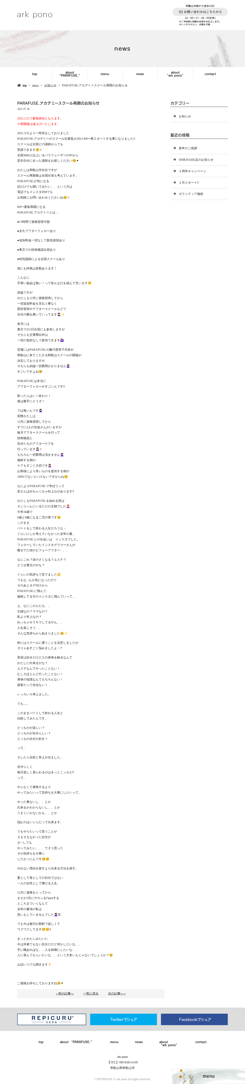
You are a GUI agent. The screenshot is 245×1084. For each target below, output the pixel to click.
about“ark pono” (175, 74)
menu (105, 73)
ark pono (122, 1056)
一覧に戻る (91, 993)
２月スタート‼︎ (189, 182)
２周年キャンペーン (192, 171)
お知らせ (50, 85)
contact (210, 73)
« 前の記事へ (65, 993)
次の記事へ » (117, 993)
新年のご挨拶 (188, 148)
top (34, 73)
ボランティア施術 (191, 193)
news (140, 73)
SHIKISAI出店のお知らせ (196, 159)
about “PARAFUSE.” (70, 74)
